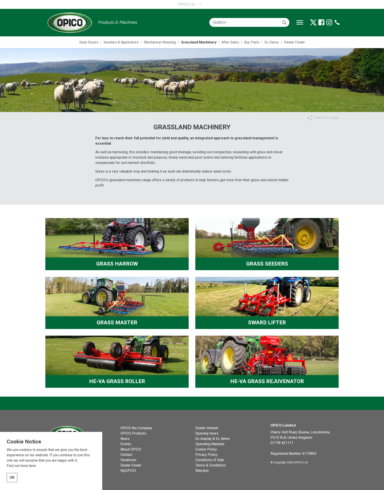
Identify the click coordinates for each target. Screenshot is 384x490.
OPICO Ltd (186, 4)
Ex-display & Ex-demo (212, 439)
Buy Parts (251, 42)
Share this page (326, 118)
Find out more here (21, 466)
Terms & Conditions (210, 465)
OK (12, 477)
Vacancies (128, 460)
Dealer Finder (294, 42)
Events (125, 444)
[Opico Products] (91, 22)
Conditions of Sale (209, 460)
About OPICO (130, 449)
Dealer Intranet (206, 428)
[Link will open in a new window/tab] (313, 22)
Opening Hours (206, 433)
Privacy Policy (206, 455)
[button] (284, 22)
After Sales (230, 42)
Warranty (202, 470)
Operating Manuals (209, 444)
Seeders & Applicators (121, 42)
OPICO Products (133, 433)
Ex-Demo (271, 42)
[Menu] (299, 22)
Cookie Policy (206, 449)
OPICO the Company (136, 428)
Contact (126, 455)
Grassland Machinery (198, 42)
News (125, 439)
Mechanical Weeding (160, 42)
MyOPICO (128, 470)
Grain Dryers (88, 42)
